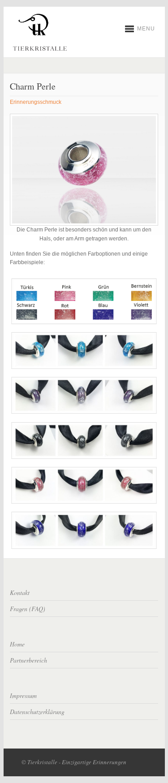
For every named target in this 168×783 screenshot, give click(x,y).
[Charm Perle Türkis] (84, 367)
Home (17, 644)
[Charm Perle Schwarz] (84, 457)
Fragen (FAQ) (27, 608)
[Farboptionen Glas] (84, 322)
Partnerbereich (28, 660)
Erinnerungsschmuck (35, 102)
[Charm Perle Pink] (84, 502)
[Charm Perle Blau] (84, 547)
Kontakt (20, 592)
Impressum (23, 695)
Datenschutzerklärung (37, 711)
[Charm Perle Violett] (84, 412)
